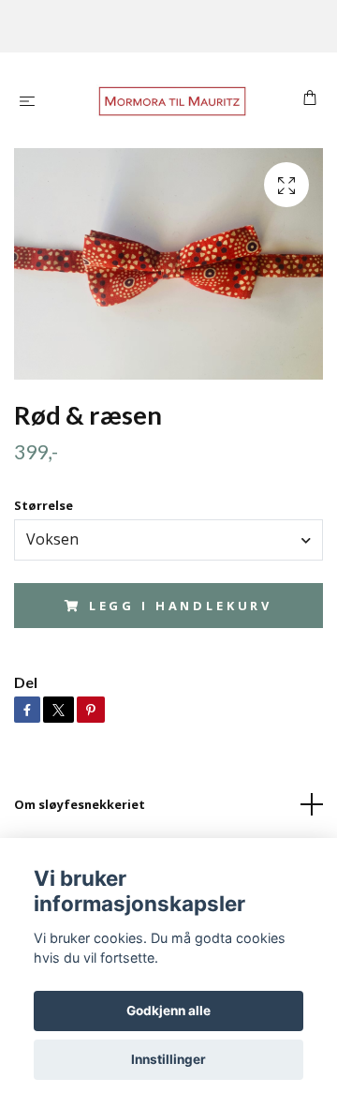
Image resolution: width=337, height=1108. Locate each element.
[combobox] (168, 540)
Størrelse (43, 505)
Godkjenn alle (168, 1010)
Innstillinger (168, 1059)
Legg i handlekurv (180, 605)
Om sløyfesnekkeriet (79, 804)
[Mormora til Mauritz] (172, 100)
